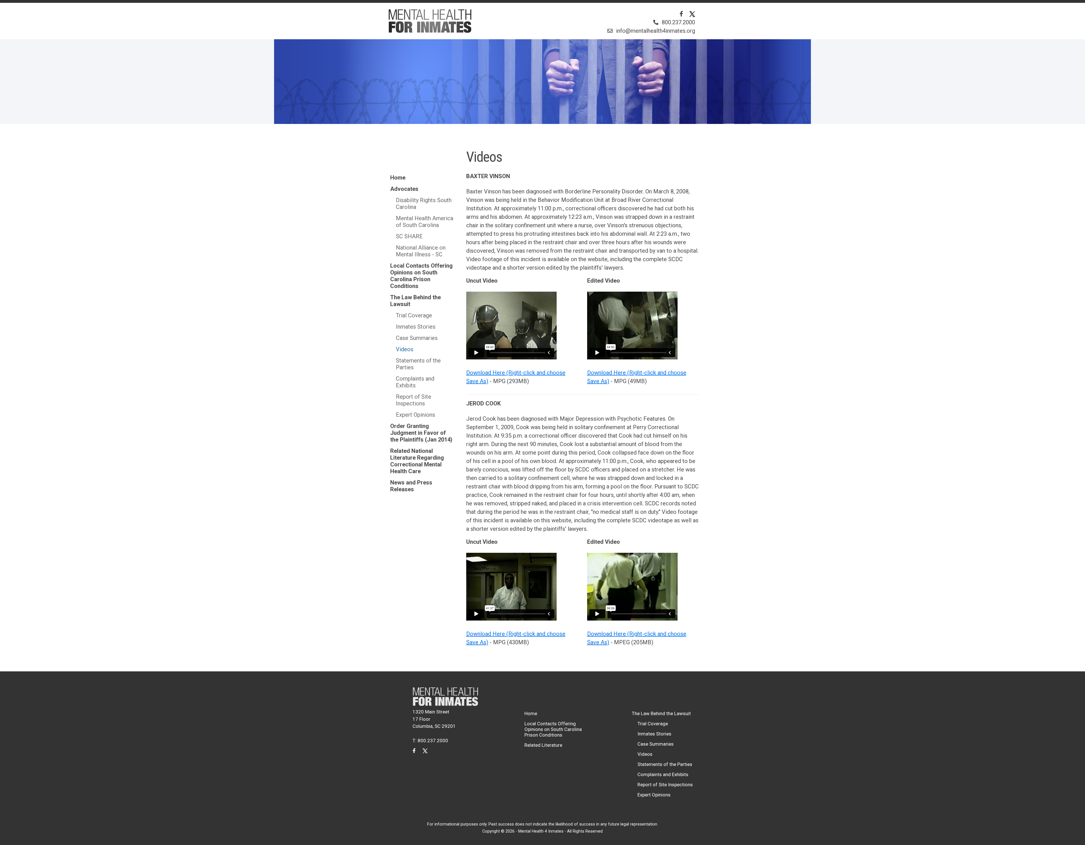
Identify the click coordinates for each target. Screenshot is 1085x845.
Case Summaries (417, 338)
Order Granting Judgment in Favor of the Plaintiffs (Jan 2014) (421, 433)
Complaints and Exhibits (415, 382)
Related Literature (543, 745)
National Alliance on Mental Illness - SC (421, 251)
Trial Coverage (414, 315)
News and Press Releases (411, 486)
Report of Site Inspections (413, 400)
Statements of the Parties (418, 364)
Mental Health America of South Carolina (424, 221)
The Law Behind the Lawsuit (415, 300)
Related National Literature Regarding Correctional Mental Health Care (417, 461)
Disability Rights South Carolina (424, 203)
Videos (404, 349)
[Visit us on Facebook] (681, 14)
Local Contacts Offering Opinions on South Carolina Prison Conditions (421, 275)
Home (397, 177)
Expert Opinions (415, 414)
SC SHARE (409, 236)
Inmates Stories (415, 326)
